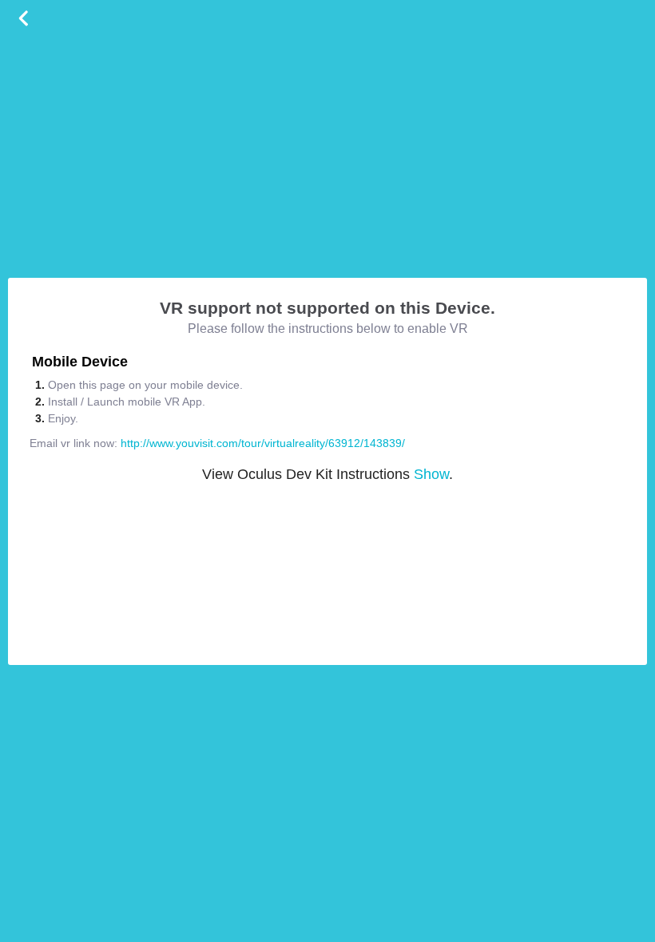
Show (431, 474)
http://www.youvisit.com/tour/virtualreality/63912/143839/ (263, 443)
